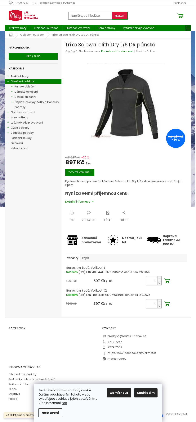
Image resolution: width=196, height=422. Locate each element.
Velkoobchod (19, 148)
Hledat (120, 16)
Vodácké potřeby (22, 133)
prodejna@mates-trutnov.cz (127, 336)
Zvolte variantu (79, 172)
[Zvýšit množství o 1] (159, 278)
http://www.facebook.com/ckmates (132, 353)
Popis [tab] (85, 258)
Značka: (146, 51)
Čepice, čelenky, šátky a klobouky (37, 102)
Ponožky (20, 107)
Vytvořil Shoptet (176, 414)
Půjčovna (17, 143)
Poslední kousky (21, 138)
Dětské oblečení (25, 97)
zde (64, 403)
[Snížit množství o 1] (159, 283)
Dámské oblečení (26, 92)
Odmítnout (119, 393)
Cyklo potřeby (20, 128)
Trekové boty (19, 76)
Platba (13, 399)
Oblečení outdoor (22, 81)
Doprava (14, 394)
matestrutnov (117, 359)
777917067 (115, 342)
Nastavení (50, 412)
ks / (33, 56)
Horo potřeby (19, 117)
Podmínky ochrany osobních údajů (32, 379)
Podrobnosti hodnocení (116, 51)
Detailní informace (77, 202)
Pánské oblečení (25, 86)
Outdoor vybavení (23, 112)
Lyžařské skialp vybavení (27, 122)
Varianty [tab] (72, 258)
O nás (13, 389)
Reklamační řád (19, 384)
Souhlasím (146, 393)
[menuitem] (17, 28)
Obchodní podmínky (22, 374)
